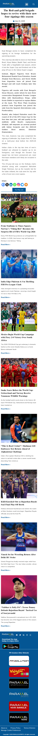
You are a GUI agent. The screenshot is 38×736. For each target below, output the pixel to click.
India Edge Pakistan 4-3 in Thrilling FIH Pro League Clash (17, 283)
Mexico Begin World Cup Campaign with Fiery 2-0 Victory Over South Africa (17, 337)
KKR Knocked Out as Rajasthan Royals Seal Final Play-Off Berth (19, 503)
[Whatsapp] (14, 184)
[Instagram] (18, 184)
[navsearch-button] (33, 4)
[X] (7, 184)
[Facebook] (3, 184)
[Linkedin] (11, 184)
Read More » (5, 244)
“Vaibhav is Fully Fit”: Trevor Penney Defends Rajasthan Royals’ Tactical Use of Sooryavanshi (19, 610)
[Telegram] (22, 184)
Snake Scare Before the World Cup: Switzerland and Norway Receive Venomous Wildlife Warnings (17, 393)
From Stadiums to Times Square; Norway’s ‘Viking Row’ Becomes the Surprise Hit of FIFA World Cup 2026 (18, 228)
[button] (26, 4)
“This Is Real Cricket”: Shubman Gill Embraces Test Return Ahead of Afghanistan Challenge (18, 448)
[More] (26, 184)
